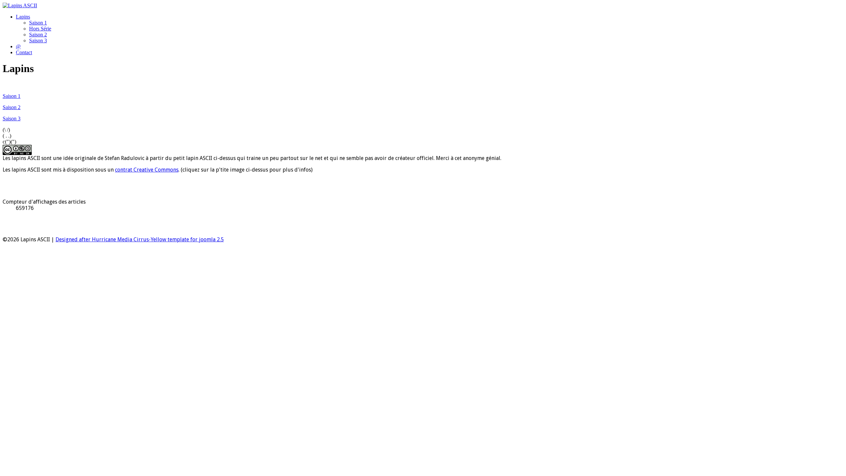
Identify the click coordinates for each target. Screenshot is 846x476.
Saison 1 (38, 22)
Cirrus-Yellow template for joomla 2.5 (178, 239)
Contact (24, 52)
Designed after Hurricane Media (94, 239)
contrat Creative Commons (146, 170)
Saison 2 (38, 34)
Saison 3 (38, 40)
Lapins (23, 17)
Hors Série (40, 28)
